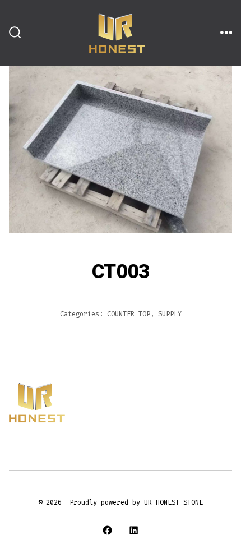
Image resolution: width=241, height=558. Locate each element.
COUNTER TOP (128, 314)
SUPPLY (170, 314)
